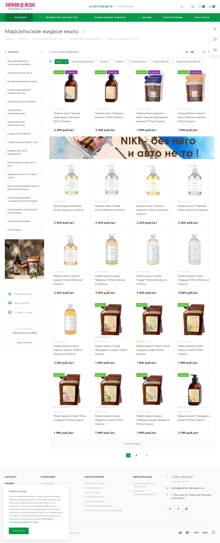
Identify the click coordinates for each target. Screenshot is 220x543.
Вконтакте (170, 508)
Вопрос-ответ (92, 492)
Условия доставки (95, 497)
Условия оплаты (93, 488)
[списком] (209, 52)
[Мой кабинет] (192, 7)
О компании (47, 483)
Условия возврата (95, 501)
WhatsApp (186, 508)
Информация (142, 477)
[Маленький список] (187, 52)
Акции (9, 483)
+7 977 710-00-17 (100, 6)
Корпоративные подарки (98, 506)
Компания (48, 477)
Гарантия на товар (95, 483)
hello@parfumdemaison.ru (187, 488)
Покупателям (94, 477)
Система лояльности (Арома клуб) (103, 510)
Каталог (11, 477)
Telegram (178, 508)
